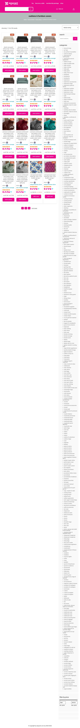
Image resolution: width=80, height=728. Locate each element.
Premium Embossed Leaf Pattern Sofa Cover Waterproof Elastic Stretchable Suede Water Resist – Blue (50, 92)
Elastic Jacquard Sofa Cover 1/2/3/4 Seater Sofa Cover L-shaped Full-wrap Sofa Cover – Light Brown (8, 92)
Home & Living (31, 19)
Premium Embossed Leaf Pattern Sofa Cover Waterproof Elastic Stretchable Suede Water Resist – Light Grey (22, 179)
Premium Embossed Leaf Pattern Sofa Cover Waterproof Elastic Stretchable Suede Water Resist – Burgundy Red (22, 136)
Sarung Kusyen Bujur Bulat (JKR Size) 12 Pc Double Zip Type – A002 (36, 177)
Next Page (34, 208)
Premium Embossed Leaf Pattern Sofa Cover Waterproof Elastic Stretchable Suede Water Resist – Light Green (8, 179)
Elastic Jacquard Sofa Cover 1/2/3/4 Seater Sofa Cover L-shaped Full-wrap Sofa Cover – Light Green (22, 92)
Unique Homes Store (36, 184)
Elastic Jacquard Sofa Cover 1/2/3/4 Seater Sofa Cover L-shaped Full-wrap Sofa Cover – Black (22, 50)
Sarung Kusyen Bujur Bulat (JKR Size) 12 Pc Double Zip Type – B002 (50, 177)
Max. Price (74, 705)
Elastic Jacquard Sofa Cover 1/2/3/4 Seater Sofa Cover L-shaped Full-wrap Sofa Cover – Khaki (50, 50)
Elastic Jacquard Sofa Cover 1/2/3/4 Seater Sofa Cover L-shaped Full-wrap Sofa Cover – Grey (36, 50)
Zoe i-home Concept (8, 58)
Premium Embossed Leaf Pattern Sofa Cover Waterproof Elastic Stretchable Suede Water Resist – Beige (36, 92)
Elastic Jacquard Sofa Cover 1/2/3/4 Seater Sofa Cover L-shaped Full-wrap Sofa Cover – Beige (8, 50)
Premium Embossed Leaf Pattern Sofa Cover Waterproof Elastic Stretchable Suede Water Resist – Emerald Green (50, 136)
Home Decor (39, 19)
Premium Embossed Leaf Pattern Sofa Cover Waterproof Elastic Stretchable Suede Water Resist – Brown (8, 136)
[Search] (31, 9)
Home (25, 19)
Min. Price (62, 705)
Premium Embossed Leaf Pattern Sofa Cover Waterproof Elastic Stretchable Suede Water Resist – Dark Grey (36, 136)
